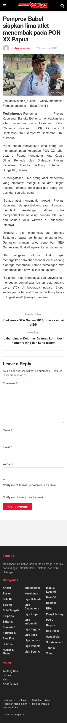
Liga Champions (32, 606)
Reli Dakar (52, 631)
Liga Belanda (33, 599)
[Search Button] (62, 5)
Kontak (7, 675)
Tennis (50, 648)
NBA (49, 608)
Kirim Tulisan (10, 683)
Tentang (21, 700)
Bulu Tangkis (11, 610)
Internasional (33, 588)
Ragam (50, 625)
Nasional (51, 603)
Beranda (7, 700)
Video (49, 653)
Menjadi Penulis (40, 703)
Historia (8, 644)
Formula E (9, 633)
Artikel (7, 588)
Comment (10, 383)
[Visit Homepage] (33, 5)
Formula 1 (9, 627)
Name (7, 430)
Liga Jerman (32, 640)
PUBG (50, 619)
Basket (7, 593)
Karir (5, 679)
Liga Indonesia (31, 621)
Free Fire (8, 638)
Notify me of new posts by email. (23, 497)
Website (8, 464)
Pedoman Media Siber (15, 703)
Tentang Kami (11, 671)
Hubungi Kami (10, 707)
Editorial (8, 621)
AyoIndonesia (22, 48)
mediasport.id (18, 714)
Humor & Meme (8, 651)
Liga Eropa (31, 614)
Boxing (7, 604)
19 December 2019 (47, 48)
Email (7, 447)
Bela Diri (8, 599)
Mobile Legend (51, 589)
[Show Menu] (4, 5)
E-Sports (8, 616)
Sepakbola (53, 636)
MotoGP (51, 597)
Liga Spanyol (33, 651)
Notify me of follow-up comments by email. (30, 485)
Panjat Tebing (55, 614)
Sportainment (54, 642)
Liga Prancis (32, 646)
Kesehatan (31, 593)
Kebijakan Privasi (40, 700)
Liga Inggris (32, 629)
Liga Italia (31, 634)
